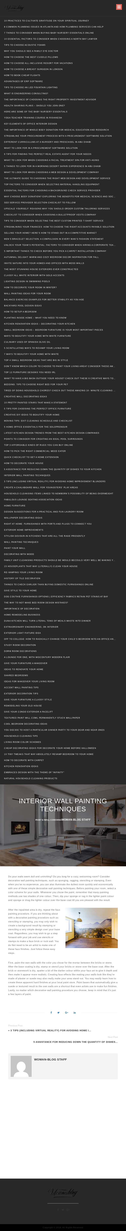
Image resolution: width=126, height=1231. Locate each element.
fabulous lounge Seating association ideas (33, 500)
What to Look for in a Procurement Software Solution (41, 148)
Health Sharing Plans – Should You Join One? (34, 106)
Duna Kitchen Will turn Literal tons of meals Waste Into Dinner (47, 621)
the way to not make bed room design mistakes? (36, 603)
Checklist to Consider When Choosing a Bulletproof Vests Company (50, 215)
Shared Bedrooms (16, 675)
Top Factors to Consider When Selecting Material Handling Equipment (51, 184)
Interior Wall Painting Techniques (27, 475)
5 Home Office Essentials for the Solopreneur (35, 427)
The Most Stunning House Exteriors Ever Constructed (41, 269)
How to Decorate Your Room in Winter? (30, 287)
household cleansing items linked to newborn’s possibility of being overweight (58, 493)
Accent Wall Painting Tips (21, 687)
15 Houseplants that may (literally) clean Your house (41, 566)
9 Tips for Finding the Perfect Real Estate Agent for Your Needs (48, 154)
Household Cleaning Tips (21, 736)
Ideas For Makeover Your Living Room (29, 681)
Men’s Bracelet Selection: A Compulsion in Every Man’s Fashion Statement (54, 239)
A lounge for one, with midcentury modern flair (37, 657)
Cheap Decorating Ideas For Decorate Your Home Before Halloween (50, 748)
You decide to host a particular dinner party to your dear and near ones (54, 730)
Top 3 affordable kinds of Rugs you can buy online (38, 445)
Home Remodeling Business (22, 615)
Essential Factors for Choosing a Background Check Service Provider (52, 190)
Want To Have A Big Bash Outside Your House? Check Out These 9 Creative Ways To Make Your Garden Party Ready (60, 378)
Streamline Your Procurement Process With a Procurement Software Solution (58, 136)
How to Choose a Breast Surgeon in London (33, 69)
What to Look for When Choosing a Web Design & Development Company (51, 172)
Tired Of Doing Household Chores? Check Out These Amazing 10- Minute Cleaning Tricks (60, 390)
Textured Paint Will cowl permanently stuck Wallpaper (42, 718)
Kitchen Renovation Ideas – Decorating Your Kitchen (39, 324)
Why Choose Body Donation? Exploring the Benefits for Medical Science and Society (60, 196)
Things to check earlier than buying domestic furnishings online (49, 584)
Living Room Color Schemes (22, 742)
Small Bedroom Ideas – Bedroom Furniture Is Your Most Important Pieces (53, 330)
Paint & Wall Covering (48, 820)
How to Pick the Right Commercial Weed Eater (35, 451)
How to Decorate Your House (23, 463)
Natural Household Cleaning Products (30, 778)
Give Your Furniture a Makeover (25, 663)
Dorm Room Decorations (20, 651)
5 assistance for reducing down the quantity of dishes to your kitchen (53, 469)
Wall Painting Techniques (21, 542)
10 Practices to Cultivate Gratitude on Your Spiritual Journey (46, 21)
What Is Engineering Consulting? (26, 93)
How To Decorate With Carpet (24, 760)
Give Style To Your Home (20, 590)
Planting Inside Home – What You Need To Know (35, 318)
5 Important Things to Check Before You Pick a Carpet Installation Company (55, 251)
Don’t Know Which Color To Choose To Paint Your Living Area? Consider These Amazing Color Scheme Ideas (60, 366)
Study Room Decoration (20, 645)
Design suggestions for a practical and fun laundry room (44, 512)
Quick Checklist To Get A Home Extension (31, 457)
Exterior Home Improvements (23, 530)
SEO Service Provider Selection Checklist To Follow (40, 203)
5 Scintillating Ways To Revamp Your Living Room (36, 348)
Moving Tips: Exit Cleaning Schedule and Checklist (38, 421)
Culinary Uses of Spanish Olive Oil (27, 342)
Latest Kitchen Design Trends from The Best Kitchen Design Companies (51, 433)
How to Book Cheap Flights (22, 75)
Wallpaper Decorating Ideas (23, 518)
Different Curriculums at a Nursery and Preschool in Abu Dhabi (47, 142)
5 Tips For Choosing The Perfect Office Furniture (37, 409)
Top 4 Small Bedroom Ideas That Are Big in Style (36, 360)
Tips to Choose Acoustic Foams (25, 45)
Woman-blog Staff (76, 819)
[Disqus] (63, 1128)
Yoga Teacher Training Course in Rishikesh (33, 118)
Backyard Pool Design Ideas (23, 306)
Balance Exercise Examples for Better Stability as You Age (44, 299)
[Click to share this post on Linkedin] (75, 1013)
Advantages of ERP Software (23, 81)
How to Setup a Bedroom (20, 312)
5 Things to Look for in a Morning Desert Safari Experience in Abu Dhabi (52, 166)
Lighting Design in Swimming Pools (27, 281)
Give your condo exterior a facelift (28, 712)
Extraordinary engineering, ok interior (31, 627)
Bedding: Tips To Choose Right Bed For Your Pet (36, 384)
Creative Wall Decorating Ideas (25, 396)
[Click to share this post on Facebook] (51, 1013)
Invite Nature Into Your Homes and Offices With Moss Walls (44, 263)
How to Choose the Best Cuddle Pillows (31, 57)
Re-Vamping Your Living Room (23, 572)
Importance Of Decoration (22, 609)
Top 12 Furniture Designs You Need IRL (30, 372)
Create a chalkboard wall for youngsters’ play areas (41, 487)
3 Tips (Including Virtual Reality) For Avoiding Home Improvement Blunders (55, 481)
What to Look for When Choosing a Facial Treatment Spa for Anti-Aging (51, 160)
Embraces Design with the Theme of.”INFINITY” (34, 772)
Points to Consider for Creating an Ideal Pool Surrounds (43, 439)
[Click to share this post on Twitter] (58, 1013)
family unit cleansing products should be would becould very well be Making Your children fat (60, 560)
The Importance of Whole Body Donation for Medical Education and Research (56, 130)
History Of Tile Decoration (22, 578)
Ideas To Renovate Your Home (23, 669)
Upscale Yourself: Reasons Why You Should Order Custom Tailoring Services (57, 209)
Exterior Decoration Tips (21, 693)
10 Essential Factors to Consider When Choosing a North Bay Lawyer (50, 39)
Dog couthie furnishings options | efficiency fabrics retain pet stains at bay (56, 597)
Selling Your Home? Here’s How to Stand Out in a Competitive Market (50, 233)
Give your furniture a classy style (28, 700)
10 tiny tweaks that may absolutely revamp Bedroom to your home (49, 754)
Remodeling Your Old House (23, 706)
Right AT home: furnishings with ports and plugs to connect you (48, 524)
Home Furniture (14, 506)
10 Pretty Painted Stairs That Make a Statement (35, 403)
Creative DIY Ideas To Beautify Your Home (32, 415)
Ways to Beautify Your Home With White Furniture (37, 336)
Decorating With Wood (19, 554)
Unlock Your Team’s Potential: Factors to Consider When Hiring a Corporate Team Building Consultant (60, 245)
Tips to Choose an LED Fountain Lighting (31, 87)
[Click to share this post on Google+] (66, 1013)
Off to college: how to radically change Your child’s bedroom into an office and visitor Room (60, 639)
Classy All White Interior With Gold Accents (34, 275)
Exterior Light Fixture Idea (22, 633)
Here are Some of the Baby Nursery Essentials (35, 112)
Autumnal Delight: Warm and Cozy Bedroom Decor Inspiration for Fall (51, 257)
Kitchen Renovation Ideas (21, 766)
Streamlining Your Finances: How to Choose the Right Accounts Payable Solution (59, 227)
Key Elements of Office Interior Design (30, 124)
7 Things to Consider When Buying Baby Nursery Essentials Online (49, 33)
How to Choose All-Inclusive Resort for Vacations (38, 63)
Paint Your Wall (15, 548)
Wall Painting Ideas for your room (27, 293)
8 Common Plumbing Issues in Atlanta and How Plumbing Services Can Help (54, 27)
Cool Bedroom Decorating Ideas (25, 724)
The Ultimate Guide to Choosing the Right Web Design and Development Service (57, 178)
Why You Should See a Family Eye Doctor (31, 51)
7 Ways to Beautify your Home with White (31, 354)
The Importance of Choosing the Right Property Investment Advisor (50, 99)
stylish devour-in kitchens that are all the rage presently (44, 536)
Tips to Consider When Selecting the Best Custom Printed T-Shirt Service (54, 221)
